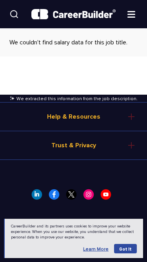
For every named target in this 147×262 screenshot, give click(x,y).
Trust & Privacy (73, 145)
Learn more (96, 249)
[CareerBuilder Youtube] (108, 196)
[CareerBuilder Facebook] (56, 196)
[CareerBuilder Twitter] (73, 196)
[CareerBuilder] (73, 14)
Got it (125, 248)
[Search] (14, 14)
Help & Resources (73, 117)
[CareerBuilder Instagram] (91, 196)
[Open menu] (131, 13)
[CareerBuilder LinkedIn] (39, 196)
